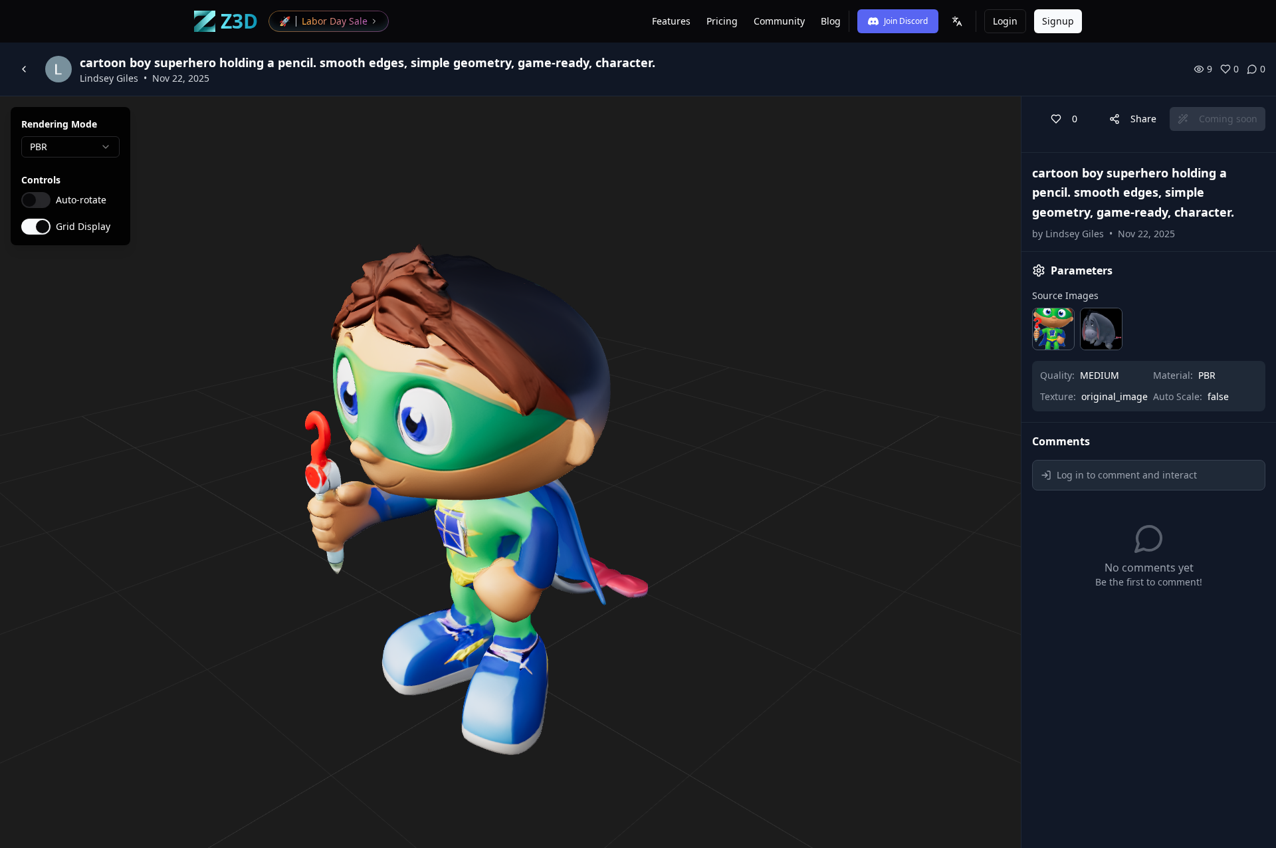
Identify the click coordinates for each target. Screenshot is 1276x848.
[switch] (36, 200)
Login (1005, 21)
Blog (831, 21)
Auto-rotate (81, 200)
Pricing (722, 21)
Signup (1058, 21)
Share (1143, 118)
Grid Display (83, 226)
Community (779, 21)
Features (671, 21)
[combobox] (70, 147)
